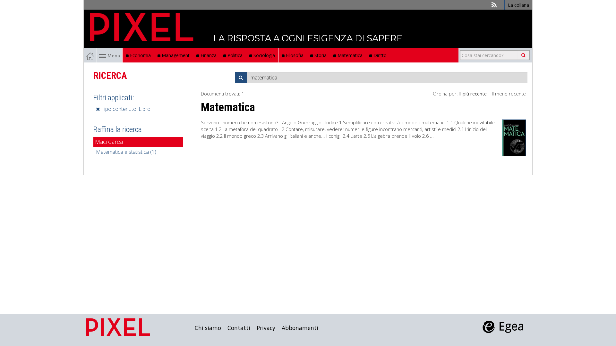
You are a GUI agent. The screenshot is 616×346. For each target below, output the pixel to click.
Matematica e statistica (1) (126, 151)
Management (175, 55)
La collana (518, 5)
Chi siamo (208, 328)
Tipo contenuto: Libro (125, 108)
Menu (113, 55)
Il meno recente (509, 93)
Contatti (238, 328)
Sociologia (263, 55)
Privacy (266, 328)
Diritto (379, 55)
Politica (234, 55)
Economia (140, 55)
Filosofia (294, 55)
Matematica (349, 55)
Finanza (208, 55)
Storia (320, 55)
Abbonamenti (300, 328)
